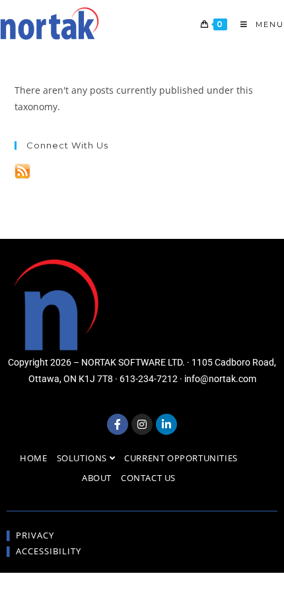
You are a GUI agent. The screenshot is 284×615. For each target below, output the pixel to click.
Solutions (83, 458)
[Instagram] (142, 424)
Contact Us (148, 478)
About (97, 478)
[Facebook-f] (117, 424)
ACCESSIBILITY (48, 551)
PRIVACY (35, 535)
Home (33, 458)
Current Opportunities (181, 458)
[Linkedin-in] (166, 424)
